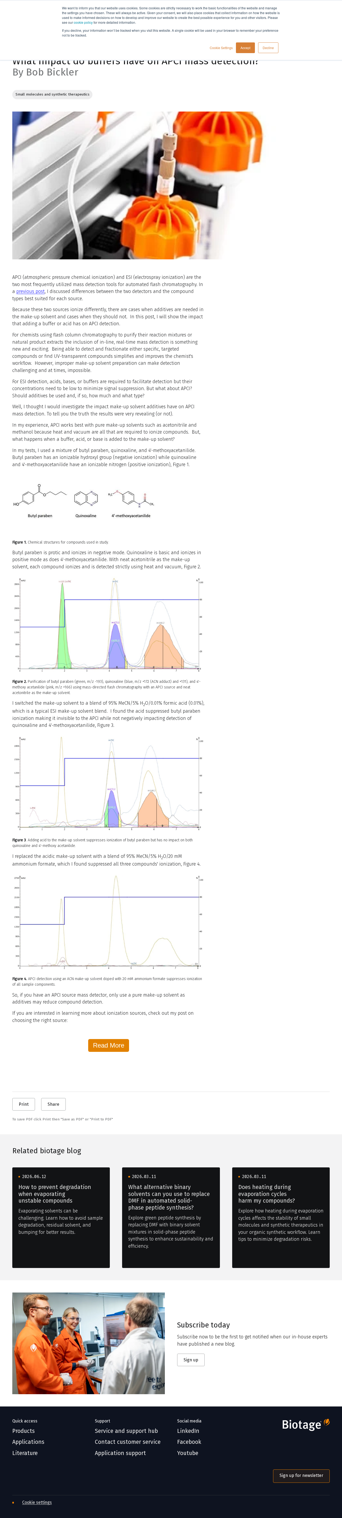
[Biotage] (301, 1427)
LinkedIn (188, 1431)
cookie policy (83, 22)
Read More (108, 1045)
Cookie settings (37, 1502)
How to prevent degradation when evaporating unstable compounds (54, 1194)
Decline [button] (268, 47)
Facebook (189, 1442)
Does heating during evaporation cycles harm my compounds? (266, 1194)
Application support (120, 1453)
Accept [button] (245, 47)
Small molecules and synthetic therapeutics (52, 94)
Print (24, 1104)
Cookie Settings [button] (221, 47)
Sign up (191, 1359)
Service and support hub (126, 1431)
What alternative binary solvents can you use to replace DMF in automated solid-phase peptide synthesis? (169, 1197)
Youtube (187, 1453)
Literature (25, 1453)
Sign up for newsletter (301, 1475)
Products (23, 1431)
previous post (30, 291)
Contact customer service (128, 1442)
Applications (28, 1442)
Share (53, 1104)
